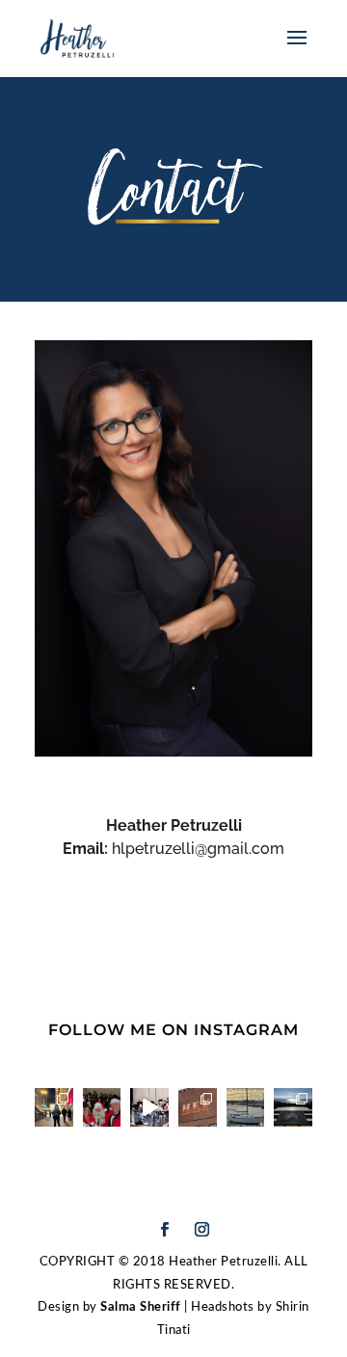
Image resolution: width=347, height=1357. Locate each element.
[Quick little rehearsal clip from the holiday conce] (149, 1107)
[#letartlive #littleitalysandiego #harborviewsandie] (197, 1107)
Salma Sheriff (142, 1307)
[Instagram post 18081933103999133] (246, 1107)
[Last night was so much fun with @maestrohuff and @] (102, 1107)
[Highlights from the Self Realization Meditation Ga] (293, 1107)
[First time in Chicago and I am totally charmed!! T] (54, 1107)
